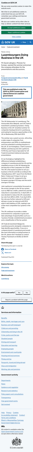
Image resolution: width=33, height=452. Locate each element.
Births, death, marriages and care (12, 321)
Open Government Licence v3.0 (12, 432)
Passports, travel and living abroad (13, 362)
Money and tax (6, 359)
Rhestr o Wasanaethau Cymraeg (12, 420)
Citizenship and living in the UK (11, 332)
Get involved (5, 404)
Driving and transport (8, 342)
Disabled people (7, 339)
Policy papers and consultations (12, 394)
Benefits (4, 318)
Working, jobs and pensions (10, 369)
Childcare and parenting (9, 328)
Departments (5, 380)
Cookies (16, 413)
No (28, 293)
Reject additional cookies (16, 32)
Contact (22, 415)
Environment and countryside (11, 352)
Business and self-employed (11, 325)
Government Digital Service (10, 423)
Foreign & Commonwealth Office (11, 78)
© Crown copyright (16, 447)
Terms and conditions (8, 418)
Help (3, 413)
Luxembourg (5, 278)
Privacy (8, 413)
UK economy (5, 267)
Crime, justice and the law (10, 335)
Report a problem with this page (16, 300)
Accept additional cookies (16, 28)
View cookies (16, 36)
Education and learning (9, 345)
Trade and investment (13, 47)
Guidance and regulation (9, 387)
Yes (20, 293)
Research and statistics (9, 391)
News (3, 384)
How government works (9, 401)
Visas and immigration (8, 366)
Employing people (7, 349)
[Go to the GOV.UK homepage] (8, 42)
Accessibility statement (9, 415)
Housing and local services (10, 356)
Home (3, 47)
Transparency (6, 398)
